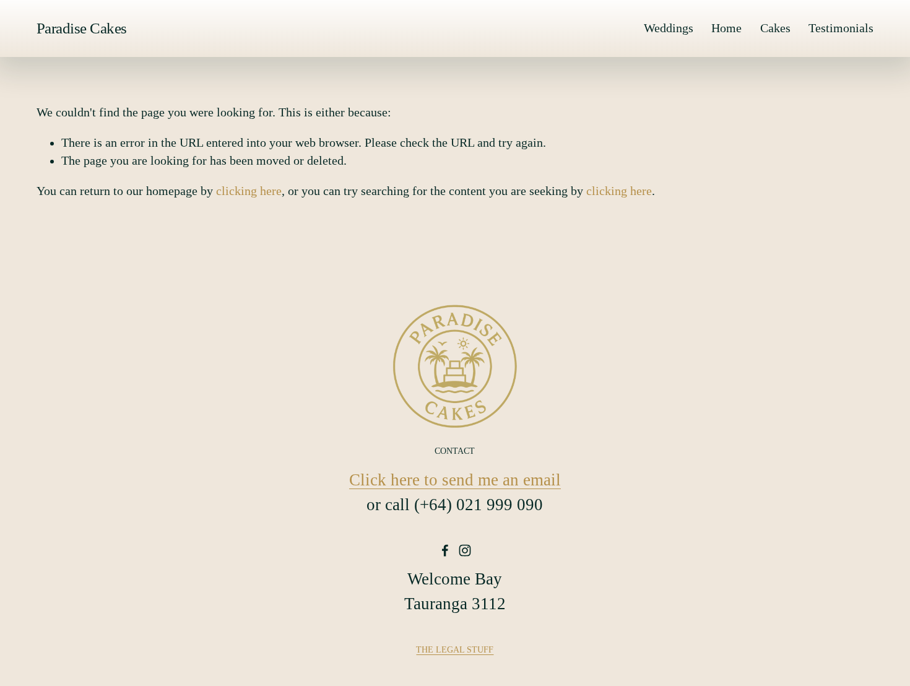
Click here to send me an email (455, 480)
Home (726, 28)
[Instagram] (465, 550)
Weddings (668, 28)
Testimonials (840, 28)
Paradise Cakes (82, 28)
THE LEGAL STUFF (454, 649)
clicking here (249, 191)
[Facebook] (445, 550)
